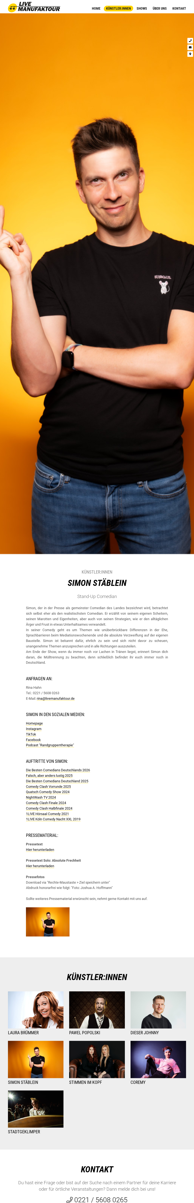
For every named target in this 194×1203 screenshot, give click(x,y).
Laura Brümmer (23, 1032)
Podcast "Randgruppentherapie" (50, 745)
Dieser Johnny (145, 1032)
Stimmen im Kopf (85, 1082)
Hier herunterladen (40, 850)
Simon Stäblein (97, 583)
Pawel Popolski (84, 1032)
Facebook (33, 740)
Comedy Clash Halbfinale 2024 (49, 808)
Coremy (138, 1082)
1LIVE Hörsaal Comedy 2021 (47, 814)
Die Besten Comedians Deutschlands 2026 (58, 770)
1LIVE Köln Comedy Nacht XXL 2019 (53, 819)
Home (96, 8)
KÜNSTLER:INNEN (97, 977)
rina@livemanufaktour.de (56, 698)
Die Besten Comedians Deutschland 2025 (57, 781)
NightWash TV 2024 (41, 797)
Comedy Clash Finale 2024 (46, 803)
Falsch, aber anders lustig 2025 (49, 776)
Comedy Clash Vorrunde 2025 (48, 787)
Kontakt (179, 8)
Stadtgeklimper (24, 1132)
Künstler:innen (118, 8)
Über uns (160, 8)
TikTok (31, 734)
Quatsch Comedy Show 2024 (48, 792)
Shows (142, 8)
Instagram (33, 729)
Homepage (34, 723)
